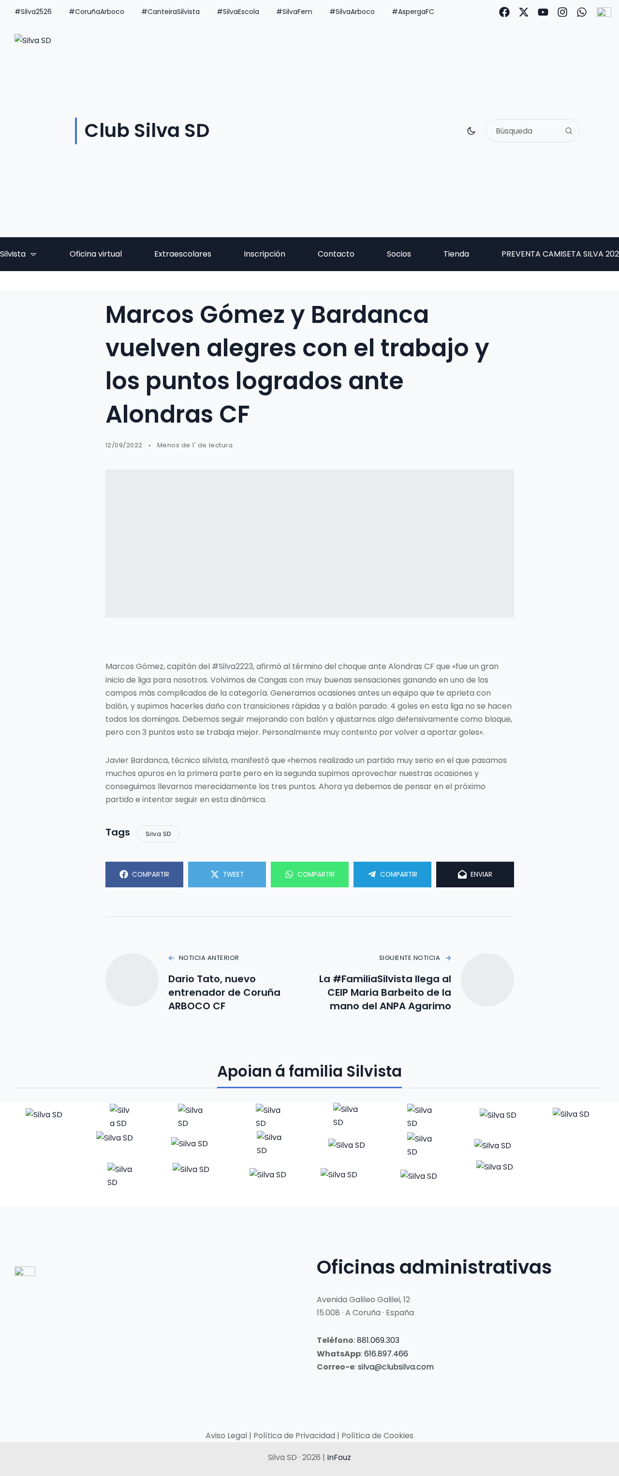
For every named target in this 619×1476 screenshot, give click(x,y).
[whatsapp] (581, 12)
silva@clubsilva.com (396, 1366)
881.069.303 (378, 1340)
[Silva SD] (45, 1117)
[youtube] (543, 12)
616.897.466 (386, 1353)
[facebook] (504, 12)
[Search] (569, 130)
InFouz (339, 1457)
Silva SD (159, 833)
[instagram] (562, 12)
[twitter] (523, 12)
